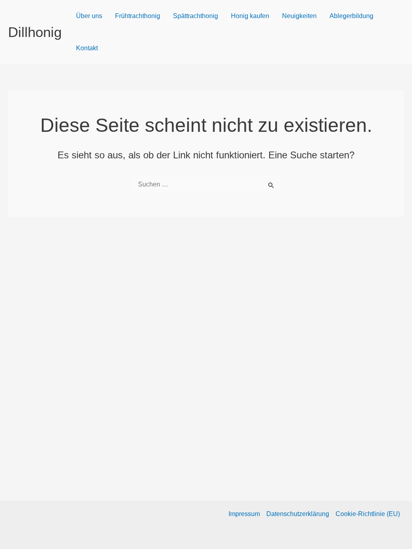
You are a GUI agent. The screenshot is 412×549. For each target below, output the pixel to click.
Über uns (89, 15)
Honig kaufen (250, 15)
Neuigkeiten (299, 15)
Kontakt (87, 48)
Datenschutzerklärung (297, 513)
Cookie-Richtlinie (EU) (368, 513)
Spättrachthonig (195, 15)
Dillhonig (35, 32)
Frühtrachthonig (137, 15)
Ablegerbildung (351, 15)
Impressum (244, 513)
